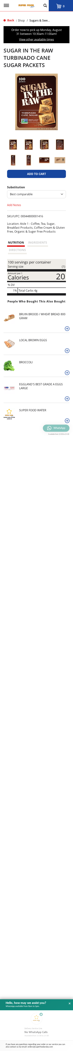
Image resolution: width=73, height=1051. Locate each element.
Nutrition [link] (16, 242)
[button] (13, 145)
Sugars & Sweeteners (43, 20)
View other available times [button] (36, 39)
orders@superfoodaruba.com (40, 1047)
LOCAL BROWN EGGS (33, 340)
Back (10, 20)
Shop (21, 20)
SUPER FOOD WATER (32, 410)
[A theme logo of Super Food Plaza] (25, 5)
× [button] (69, 1003)
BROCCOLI (26, 362)
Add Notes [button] (14, 205)
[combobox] (36, 194)
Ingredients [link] (37, 242)
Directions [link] (17, 250)
